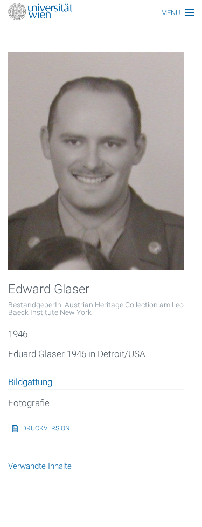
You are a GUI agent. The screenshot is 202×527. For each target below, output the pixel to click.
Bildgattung (30, 382)
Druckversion (46, 428)
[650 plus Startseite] (101, 12)
